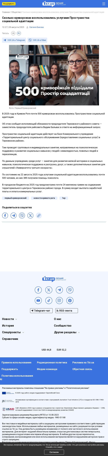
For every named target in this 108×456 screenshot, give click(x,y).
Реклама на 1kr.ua (83, 362)
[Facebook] (5, 215)
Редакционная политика (52, 362)
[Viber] (22, 215)
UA (13, 33)
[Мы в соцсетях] (38, 289)
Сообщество (62, 325)
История (8, 325)
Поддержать (8, 4)
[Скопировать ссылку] (39, 215)
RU (19, 33)
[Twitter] (30, 215)
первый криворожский (15, 198)
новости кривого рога (44, 198)
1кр (63, 198)
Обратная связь (82, 369)
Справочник (10, 339)
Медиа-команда (47, 369)
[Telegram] (13, 215)
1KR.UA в (16, 40)
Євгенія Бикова (36, 27)
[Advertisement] (54, 244)
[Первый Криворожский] (54, 4)
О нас (57, 319)
